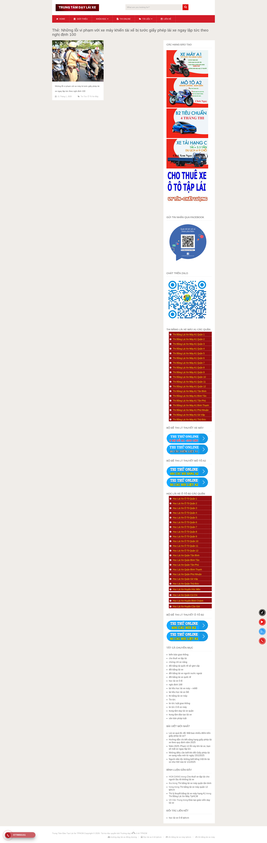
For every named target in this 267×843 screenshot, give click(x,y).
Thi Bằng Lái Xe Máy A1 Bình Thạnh (191, 405)
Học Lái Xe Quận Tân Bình (186, 555)
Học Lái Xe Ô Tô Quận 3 (185, 508)
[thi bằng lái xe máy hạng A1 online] (187, 454)
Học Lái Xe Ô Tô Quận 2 (185, 503)
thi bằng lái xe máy (178, 696)
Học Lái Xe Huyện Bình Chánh (188, 601)
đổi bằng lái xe (176, 669)
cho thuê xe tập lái (178, 658)
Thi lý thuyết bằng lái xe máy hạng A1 (187, 793)
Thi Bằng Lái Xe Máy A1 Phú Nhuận (191, 410)
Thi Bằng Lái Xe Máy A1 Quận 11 (189, 382)
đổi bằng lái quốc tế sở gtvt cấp (184, 666)
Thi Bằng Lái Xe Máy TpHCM (183, 796)
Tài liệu (146, 19)
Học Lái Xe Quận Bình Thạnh (187, 569)
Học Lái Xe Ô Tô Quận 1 (185, 499)
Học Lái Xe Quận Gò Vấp (185, 579)
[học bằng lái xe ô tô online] (187, 641)
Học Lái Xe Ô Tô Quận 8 (185, 532)
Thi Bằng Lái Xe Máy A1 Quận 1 (189, 334)
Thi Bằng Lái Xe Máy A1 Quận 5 (189, 353)
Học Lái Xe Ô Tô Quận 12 (185, 550)
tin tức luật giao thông (179, 703)
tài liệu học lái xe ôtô (179, 692)
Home (62, 19)
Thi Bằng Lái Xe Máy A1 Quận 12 (189, 386)
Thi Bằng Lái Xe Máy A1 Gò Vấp (189, 415)
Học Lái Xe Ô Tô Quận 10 (185, 541)
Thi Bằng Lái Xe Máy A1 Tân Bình (189, 391)
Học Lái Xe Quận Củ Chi (185, 595)
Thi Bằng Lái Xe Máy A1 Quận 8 (189, 367)
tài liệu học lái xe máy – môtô (183, 688)
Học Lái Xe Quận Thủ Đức (186, 584)
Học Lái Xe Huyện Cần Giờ (186, 606)
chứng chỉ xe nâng (178, 662)
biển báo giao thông (178, 654)
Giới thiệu (82, 19)
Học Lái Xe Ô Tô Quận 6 (185, 522)
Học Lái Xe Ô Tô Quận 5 (185, 517)
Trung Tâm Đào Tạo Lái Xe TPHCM (68, 833)
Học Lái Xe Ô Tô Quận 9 (185, 536)
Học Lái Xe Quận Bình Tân (186, 560)
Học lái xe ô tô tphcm (152, 837)
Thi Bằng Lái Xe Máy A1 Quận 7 (189, 363)
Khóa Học (101, 19)
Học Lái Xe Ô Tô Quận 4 (185, 513)
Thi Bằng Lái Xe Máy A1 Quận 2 (189, 339)
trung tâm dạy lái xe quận (181, 711)
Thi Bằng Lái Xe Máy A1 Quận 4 (189, 349)
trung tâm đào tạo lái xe (180, 714)
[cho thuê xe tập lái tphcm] (187, 210)
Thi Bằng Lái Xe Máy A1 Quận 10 (189, 377)
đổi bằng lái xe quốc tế (180, 677)
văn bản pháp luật (177, 718)
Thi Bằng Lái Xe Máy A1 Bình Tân (189, 396)
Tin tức (172, 699)
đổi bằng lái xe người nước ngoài (185, 673)
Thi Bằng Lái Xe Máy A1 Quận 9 (189, 372)
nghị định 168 (175, 684)
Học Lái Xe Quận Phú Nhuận (187, 574)
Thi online (125, 19)
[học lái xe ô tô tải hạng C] (187, 168)
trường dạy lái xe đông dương (123, 837)
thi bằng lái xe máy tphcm (179, 837)
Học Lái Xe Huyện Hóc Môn (186, 589)
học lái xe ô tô (175, 681)
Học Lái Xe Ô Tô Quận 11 (185, 546)
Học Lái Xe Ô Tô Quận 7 (185, 527)
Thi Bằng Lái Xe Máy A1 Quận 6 (189, 358)
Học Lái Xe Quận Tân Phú (186, 565)
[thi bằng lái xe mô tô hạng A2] (187, 107)
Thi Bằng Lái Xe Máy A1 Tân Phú (189, 400)
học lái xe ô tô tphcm (179, 818)
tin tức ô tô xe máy (89, 96)
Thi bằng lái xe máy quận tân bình (194, 783)
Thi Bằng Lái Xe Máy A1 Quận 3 (189, 344)
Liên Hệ (167, 19)
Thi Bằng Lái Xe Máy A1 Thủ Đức (189, 419)
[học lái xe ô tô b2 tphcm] (187, 137)
